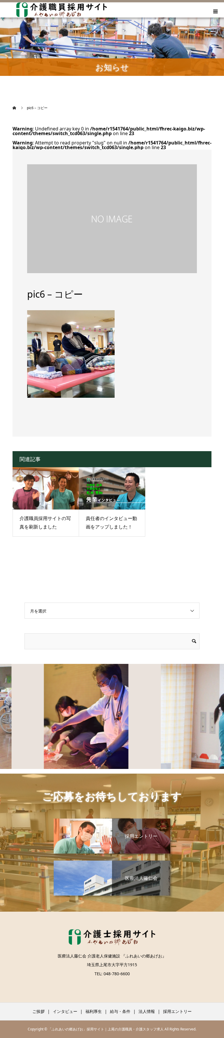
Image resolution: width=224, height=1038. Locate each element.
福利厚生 (93, 1011)
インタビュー (65, 1011)
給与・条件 (120, 1011)
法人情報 (147, 1011)
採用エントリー (177, 1011)
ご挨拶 (38, 1011)
